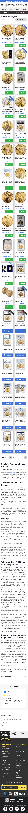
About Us (18, 768)
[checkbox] (3, 19)
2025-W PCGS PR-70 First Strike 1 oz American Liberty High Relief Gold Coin (20, 277)
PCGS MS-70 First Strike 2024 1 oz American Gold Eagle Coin (7, 421)
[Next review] (25, 698)
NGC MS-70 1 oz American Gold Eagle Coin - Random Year (7, 445)
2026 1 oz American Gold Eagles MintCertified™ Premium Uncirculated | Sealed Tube (7, 63)
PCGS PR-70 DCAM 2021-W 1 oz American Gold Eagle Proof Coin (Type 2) (7, 397)
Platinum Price (20, 751)
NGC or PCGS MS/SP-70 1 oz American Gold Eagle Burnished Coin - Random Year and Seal (7, 110)
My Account (5, 748)
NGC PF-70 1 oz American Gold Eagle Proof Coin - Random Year (20, 87)
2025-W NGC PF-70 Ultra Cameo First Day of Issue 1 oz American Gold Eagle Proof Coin (7, 349)
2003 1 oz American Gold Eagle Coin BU (6, 229)
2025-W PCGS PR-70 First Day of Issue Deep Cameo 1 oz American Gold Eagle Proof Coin (20, 349)
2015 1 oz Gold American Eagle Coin (20, 181)
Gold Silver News (20, 760)
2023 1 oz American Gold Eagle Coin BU (6, 158)
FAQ (17, 773)
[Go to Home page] (12, 5)
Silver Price (19, 749)
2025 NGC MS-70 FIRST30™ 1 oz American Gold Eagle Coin (7, 324)
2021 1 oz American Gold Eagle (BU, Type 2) (20, 158)
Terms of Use (6, 764)
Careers (18, 770)
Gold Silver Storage (19, 754)
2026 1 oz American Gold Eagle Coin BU (19, 39)
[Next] (25, 457)
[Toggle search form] (21, 5)
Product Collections (19, 776)
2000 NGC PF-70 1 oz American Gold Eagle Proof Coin (20, 229)
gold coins (12, 472)
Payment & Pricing (5, 761)
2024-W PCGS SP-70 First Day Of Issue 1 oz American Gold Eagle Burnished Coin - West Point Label (20, 445)
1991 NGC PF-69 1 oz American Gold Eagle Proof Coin (7, 253)
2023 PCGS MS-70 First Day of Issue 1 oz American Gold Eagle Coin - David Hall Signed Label (20, 134)
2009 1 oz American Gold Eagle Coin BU (19, 205)
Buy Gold (18, 765)
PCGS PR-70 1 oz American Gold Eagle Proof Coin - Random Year (20, 397)
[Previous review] (2, 698)
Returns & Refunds (5, 757)
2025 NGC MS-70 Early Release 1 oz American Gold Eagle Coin (7, 373)
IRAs (24, 9)
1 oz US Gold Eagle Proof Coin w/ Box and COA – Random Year (7, 277)
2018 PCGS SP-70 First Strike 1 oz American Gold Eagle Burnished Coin (7, 182)
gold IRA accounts (15, 523)
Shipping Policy (6, 753)
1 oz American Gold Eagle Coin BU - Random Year (6, 39)
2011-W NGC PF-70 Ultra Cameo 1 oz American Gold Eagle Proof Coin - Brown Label (20, 253)
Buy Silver (18, 763)
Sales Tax (4, 776)
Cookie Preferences (5, 772)
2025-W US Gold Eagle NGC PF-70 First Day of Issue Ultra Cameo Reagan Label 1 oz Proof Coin (20, 324)
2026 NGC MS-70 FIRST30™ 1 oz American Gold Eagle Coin (20, 301)
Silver (4, 9)
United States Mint (17, 471)
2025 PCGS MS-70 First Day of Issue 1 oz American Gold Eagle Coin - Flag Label (20, 373)
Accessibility (5, 769)
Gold (11, 9)
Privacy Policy (6, 767)
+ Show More (4, 725)
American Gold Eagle (13, 488)
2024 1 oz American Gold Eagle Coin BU (6, 134)
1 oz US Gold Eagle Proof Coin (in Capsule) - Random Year (20, 63)
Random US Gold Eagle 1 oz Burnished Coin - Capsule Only (7, 301)
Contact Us (5, 751)
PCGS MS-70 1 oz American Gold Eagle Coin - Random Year (20, 421)
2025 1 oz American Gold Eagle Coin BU (6, 86)
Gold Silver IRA (20, 758)
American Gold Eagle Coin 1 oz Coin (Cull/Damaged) (20, 110)
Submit (22, 787)
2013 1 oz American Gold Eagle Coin (6, 205)
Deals (17, 9)
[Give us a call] (23, 5)
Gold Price (18, 746)
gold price (20, 643)
